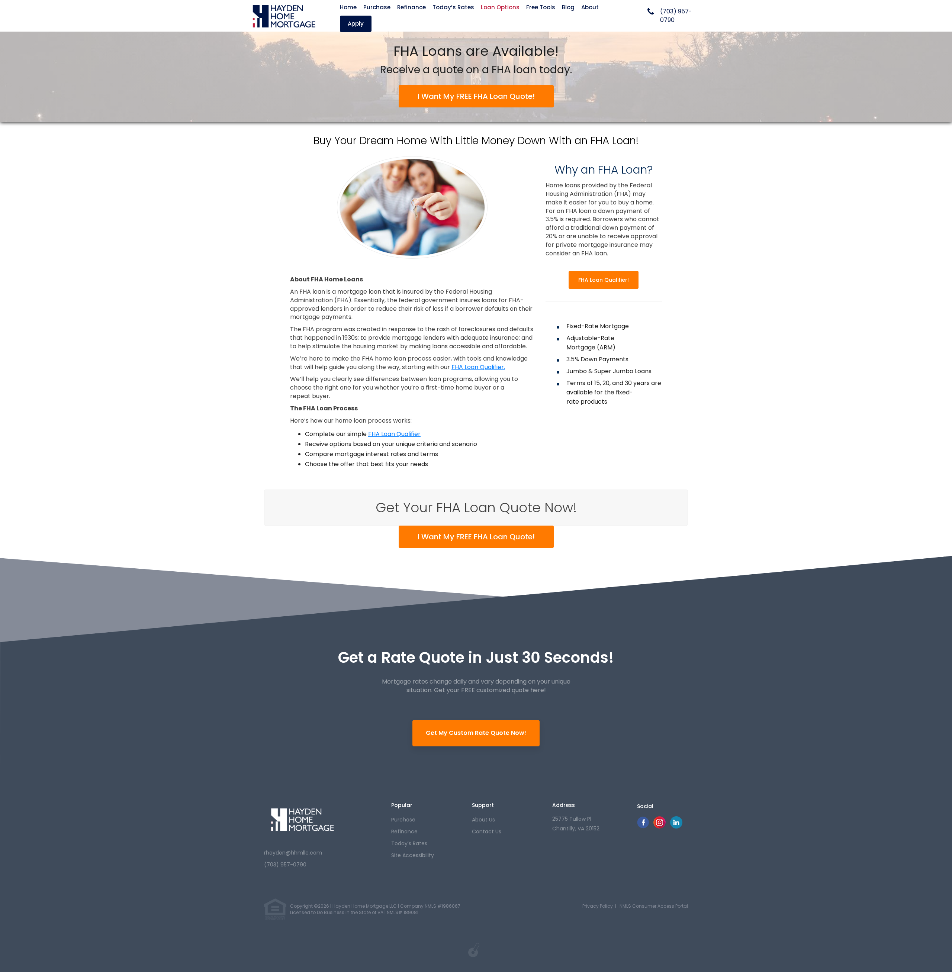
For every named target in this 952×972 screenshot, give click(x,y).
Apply (356, 24)
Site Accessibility (412, 855)
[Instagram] (659, 826)
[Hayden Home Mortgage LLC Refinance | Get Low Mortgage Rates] (302, 819)
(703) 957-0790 (676, 15)
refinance (404, 831)
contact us (486, 831)
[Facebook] (643, 826)
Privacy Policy (597, 906)
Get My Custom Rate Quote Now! (476, 733)
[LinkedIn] (676, 826)
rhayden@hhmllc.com (293, 852)
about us (483, 819)
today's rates (409, 843)
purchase (403, 819)
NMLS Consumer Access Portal (654, 906)
